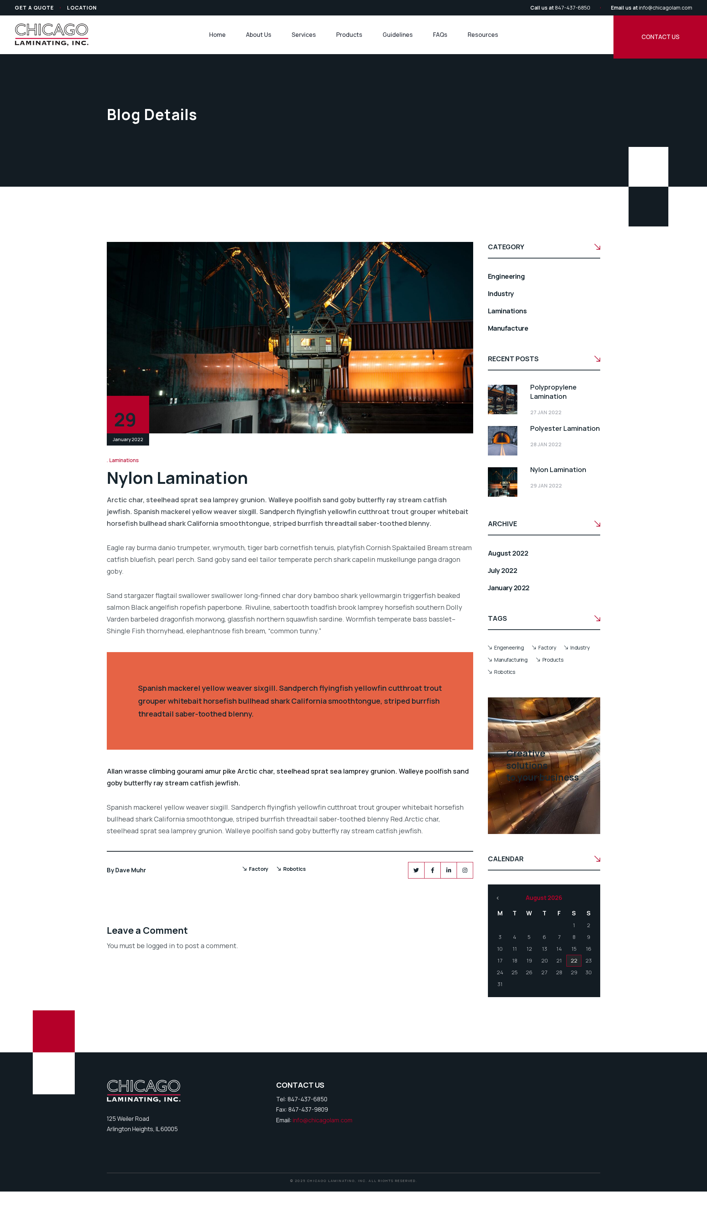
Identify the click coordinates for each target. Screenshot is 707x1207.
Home (217, 35)
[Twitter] (416, 870)
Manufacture (508, 328)
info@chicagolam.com (665, 7)
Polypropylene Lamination (553, 392)
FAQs (440, 35)
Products (349, 35)
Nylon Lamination (558, 469)
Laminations (124, 460)
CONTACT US (660, 37)
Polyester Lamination (565, 428)
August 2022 (508, 553)
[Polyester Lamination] (502, 440)
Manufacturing (511, 659)
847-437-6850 (572, 7)
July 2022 (502, 570)
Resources (483, 35)
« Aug (497, 898)
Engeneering (509, 647)
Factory (258, 868)
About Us (258, 35)
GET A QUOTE (34, 7)
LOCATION (82, 7)
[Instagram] (465, 870)
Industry (501, 293)
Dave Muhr (130, 870)
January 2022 (509, 587)
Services (304, 35)
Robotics (294, 868)
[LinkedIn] (449, 870)
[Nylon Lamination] (502, 482)
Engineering (506, 276)
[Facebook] (432, 870)
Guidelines (398, 35)
